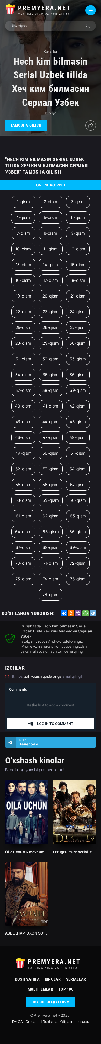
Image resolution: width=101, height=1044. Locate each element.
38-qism (50, 390)
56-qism (50, 484)
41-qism (50, 406)
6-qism (78, 217)
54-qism (78, 469)
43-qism (24, 422)
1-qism (23, 202)
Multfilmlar (40, 989)
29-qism (50, 343)
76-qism (50, 594)
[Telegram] (93, 613)
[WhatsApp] (85, 613)
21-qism (78, 296)
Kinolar (53, 979)
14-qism (50, 264)
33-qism (78, 359)
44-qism (50, 422)
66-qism (77, 531)
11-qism (51, 249)
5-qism (50, 217)
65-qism (50, 531)
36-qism (78, 374)
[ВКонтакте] (64, 613)
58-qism (23, 500)
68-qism (50, 547)
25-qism (24, 327)
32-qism (50, 359)
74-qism (50, 579)
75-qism (78, 579)
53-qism (51, 469)
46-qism (23, 437)
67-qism (24, 547)
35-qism (51, 374)
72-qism (78, 563)
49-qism (23, 453)
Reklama (50, 1021)
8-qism (50, 233)
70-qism (23, 563)
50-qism (50, 453)
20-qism (50, 296)
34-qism (23, 374)
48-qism (78, 437)
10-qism (23, 249)
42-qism (78, 406)
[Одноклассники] (71, 613)
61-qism (23, 516)
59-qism (50, 500)
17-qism (50, 280)
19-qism (23, 296)
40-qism (23, 406)
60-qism (77, 500)
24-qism (78, 312)
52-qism (23, 469)
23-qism (51, 312)
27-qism (78, 327)
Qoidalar (33, 1021)
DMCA (17, 1021)
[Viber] (78, 613)
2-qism (50, 202)
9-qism (78, 233)
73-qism (23, 579)
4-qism (23, 217)
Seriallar (76, 979)
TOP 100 (65, 989)
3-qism (78, 202)
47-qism (51, 437)
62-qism (50, 516)
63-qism (78, 516)
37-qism (23, 390)
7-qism (23, 233)
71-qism (50, 563)
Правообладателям (51, 1002)
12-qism (77, 249)
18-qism (77, 280)
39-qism (78, 390)
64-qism (23, 531)
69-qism (78, 547)
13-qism (23, 264)
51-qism (78, 453)
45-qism (78, 422)
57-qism (78, 484)
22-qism (23, 312)
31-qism (23, 359)
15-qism (78, 264)
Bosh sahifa (27, 979)
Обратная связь (74, 1021)
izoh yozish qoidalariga (43, 676)
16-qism (23, 280)
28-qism (23, 343)
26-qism (50, 327)
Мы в (28, 742)
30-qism (78, 343)
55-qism (24, 484)
